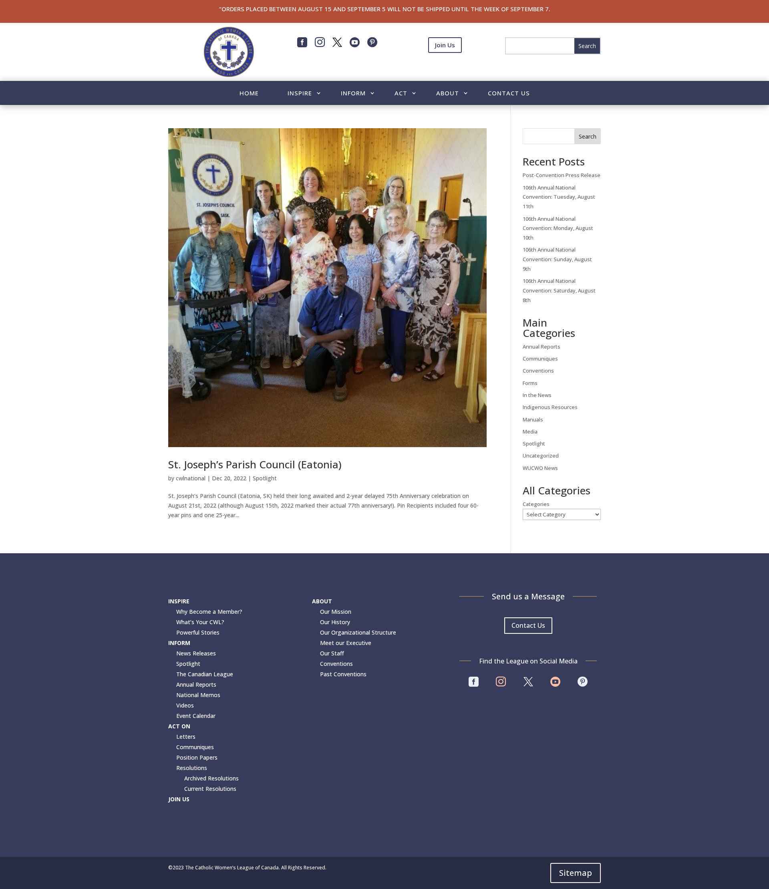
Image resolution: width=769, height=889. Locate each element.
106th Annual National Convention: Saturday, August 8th (559, 290)
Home (249, 93)
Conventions (538, 370)
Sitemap (575, 872)
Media (530, 431)
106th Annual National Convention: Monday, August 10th (558, 228)
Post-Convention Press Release (561, 175)
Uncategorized (541, 455)
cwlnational (190, 478)
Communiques (540, 358)
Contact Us (509, 93)
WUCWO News (540, 468)
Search (587, 136)
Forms (530, 383)
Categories (536, 504)
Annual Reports (541, 346)
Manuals (533, 419)
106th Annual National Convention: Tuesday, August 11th (559, 197)
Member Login (445, 64)
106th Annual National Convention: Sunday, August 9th (557, 259)
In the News (537, 395)
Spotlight (265, 478)
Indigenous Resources (550, 407)
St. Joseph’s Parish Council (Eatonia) (255, 464)
